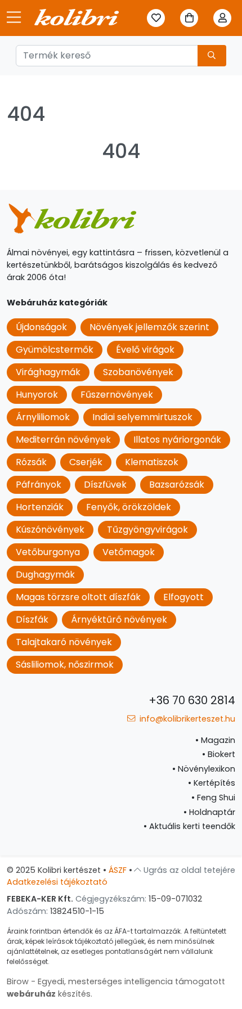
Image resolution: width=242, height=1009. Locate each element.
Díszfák (32, 619)
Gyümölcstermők (54, 349)
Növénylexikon (203, 768)
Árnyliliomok (43, 417)
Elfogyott (183, 597)
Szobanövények (138, 372)
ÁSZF (118, 870)
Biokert (218, 754)
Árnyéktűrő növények (119, 619)
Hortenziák (40, 507)
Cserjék (85, 462)
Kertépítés (211, 783)
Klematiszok (151, 462)
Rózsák (31, 462)
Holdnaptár (209, 812)
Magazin (215, 740)
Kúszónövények (50, 529)
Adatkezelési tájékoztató (57, 882)
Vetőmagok (128, 552)
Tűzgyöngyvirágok (147, 529)
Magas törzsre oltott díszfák (78, 597)
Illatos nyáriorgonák (177, 439)
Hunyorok (37, 394)
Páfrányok (38, 484)
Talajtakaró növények (64, 642)
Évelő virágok (145, 349)
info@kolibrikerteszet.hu (186, 718)
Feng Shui (213, 797)
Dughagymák (45, 574)
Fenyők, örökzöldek (128, 507)
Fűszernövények (116, 394)
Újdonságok (41, 327)
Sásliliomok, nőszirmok (65, 664)
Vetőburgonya (48, 552)
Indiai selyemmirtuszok (142, 417)
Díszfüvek (105, 484)
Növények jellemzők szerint (149, 327)
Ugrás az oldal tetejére (188, 870)
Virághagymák (48, 372)
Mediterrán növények (63, 439)
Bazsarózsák (176, 484)
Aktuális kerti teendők (189, 826)
